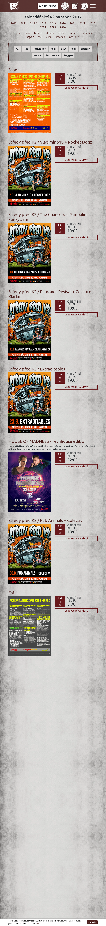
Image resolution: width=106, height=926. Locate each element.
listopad (60, 36)
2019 (53, 23)
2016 (23, 23)
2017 (33, 23)
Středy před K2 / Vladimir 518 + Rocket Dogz (50, 142)
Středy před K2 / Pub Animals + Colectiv (45, 520)
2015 (14, 23)
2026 (63, 27)
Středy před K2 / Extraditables (36, 369)
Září (12, 592)
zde (37, 924)
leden (17, 33)
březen (38, 33)
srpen (30, 37)
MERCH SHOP (47, 6)
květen (62, 33)
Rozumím (92, 922)
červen (74, 33)
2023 (92, 23)
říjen (48, 36)
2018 (43, 23)
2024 (43, 27)
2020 (63, 23)
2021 (72, 23)
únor (27, 33)
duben (50, 33)
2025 (53, 27)
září (40, 36)
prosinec (74, 36)
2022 (82, 23)
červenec (87, 33)
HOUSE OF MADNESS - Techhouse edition (47, 441)
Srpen (14, 69)
